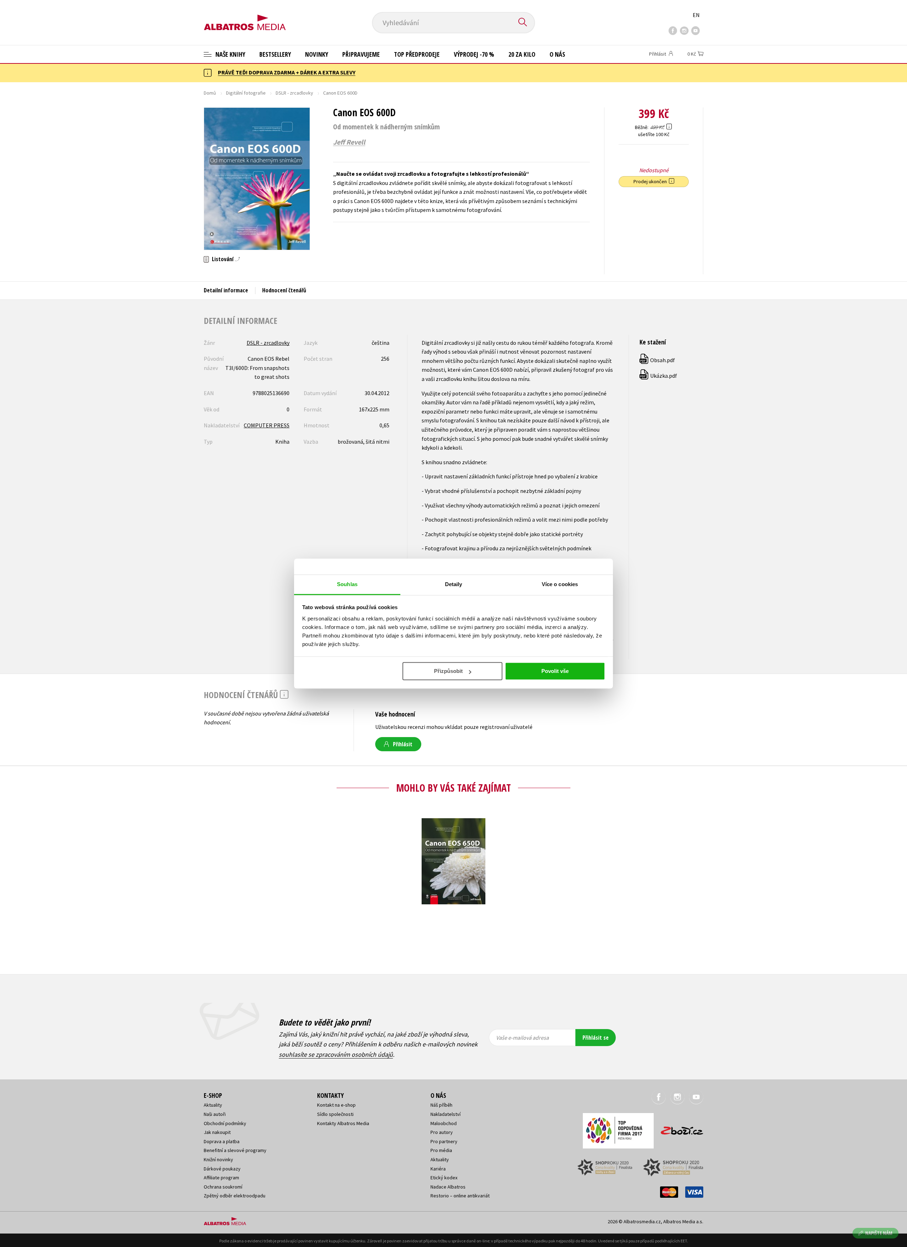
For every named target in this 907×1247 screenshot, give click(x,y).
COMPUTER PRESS (266, 425)
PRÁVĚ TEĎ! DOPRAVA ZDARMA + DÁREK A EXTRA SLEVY (286, 72)
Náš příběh (441, 1105)
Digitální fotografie (246, 93)
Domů (210, 93)
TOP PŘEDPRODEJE (417, 54)
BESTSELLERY (275, 54)
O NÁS (557, 54)
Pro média (441, 1150)
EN (696, 14)
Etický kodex (443, 1177)
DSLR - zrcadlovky (294, 93)
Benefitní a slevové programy (235, 1150)
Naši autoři (215, 1114)
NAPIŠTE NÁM (878, 1233)
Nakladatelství (445, 1114)
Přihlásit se (595, 1037)
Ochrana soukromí (223, 1187)
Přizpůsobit (448, 671)
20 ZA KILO (521, 54)
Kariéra (438, 1168)
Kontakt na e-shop (336, 1105)
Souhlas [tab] (347, 584)
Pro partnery (443, 1141)
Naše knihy (229, 54)
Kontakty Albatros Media (343, 1123)
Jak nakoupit (217, 1132)
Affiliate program (221, 1177)
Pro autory (441, 1132)
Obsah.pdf (657, 360)
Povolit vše (555, 671)
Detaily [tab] (453, 584)
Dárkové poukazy (222, 1168)
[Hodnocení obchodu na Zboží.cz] (678, 1128)
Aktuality (213, 1105)
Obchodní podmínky (225, 1123)
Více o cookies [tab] (560, 584)
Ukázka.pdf (658, 375)
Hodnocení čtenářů (284, 290)
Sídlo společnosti (335, 1114)
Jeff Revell (349, 142)
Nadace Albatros (448, 1187)
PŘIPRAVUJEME (361, 54)
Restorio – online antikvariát (460, 1195)
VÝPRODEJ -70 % (474, 54)
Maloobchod (443, 1123)
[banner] (245, 16)
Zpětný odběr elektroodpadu (234, 1195)
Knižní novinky (218, 1159)
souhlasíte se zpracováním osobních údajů (336, 1054)
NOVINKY (316, 54)
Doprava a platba (222, 1141)
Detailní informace (226, 290)
